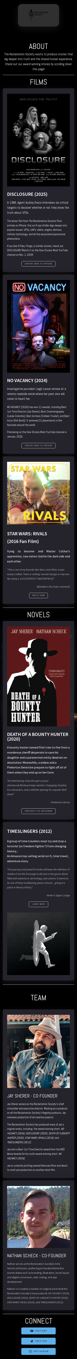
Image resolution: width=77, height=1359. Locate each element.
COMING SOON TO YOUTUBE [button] (39, 264)
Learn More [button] (38, 904)
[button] (38, 1330)
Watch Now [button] (39, 595)
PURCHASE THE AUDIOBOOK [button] (39, 811)
